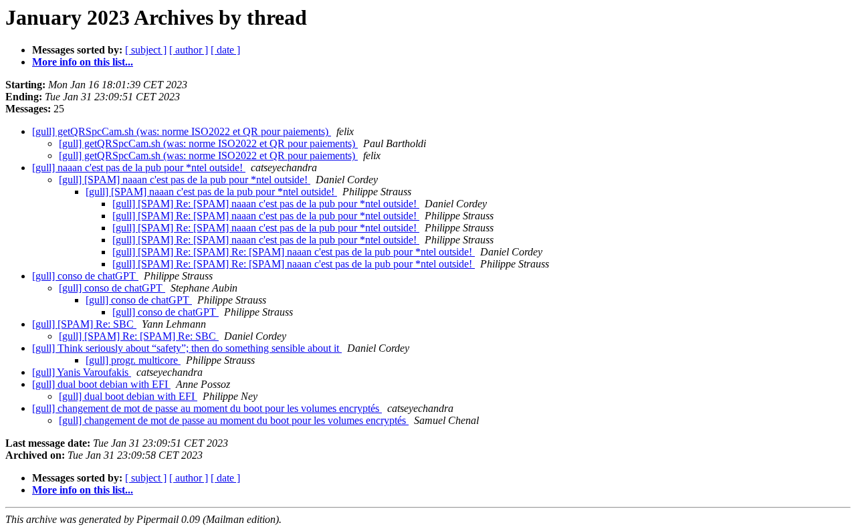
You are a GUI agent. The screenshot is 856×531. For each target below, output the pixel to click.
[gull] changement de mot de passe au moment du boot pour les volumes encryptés (207, 408)
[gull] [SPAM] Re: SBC (84, 324)
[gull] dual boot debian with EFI (101, 384)
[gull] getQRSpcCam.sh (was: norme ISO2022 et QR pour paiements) (181, 131)
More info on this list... (82, 62)
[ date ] (225, 50)
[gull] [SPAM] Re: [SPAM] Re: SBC (139, 336)
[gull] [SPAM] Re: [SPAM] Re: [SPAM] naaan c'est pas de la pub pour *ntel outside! (293, 251)
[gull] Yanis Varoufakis (81, 372)
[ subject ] (146, 50)
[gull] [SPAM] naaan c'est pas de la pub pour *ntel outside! (184, 179)
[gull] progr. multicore (133, 360)
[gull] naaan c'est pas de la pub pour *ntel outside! (138, 167)
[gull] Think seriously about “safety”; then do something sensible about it (187, 348)
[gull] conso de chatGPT (85, 276)
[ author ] (188, 50)
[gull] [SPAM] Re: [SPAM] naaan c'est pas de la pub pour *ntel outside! (265, 203)
